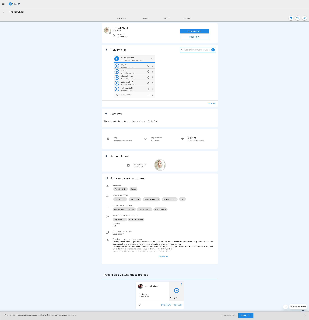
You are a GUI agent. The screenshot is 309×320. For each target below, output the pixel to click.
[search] (182, 49)
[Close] (305, 315)
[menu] (3, 3)
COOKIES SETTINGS (228, 315)
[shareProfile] (304, 18)
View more (163, 256)
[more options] (152, 65)
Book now (166, 305)
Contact (178, 305)
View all (212, 104)
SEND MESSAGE (194, 31)
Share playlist (125, 95)
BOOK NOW (194, 37)
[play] (117, 65)
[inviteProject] (290, 18)
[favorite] (297, 18)
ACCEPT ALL (246, 315)
